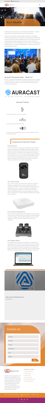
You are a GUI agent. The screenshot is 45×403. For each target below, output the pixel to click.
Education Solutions (29, 371)
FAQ (22, 396)
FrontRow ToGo (28, 375)
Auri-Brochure (9, 299)
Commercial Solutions (29, 381)
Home (6, 394)
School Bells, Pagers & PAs (30, 379)
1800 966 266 (7, 1)
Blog (38, 394)
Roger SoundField (28, 377)
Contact (33, 394)
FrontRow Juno (28, 373)
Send (34, 360)
